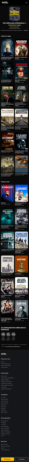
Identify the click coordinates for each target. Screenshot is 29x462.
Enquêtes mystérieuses (7, 151)
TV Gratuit (3, 424)
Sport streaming (5, 430)
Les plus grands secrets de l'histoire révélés (7, 58)
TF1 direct (3, 397)
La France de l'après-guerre (6, 296)
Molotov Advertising (6, 365)
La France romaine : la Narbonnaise (20, 203)
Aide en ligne (4, 376)
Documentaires (12, 28)
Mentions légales (5, 379)
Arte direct (3, 406)
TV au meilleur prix (5, 449)
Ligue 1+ (3, 448)
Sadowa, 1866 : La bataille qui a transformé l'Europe (7, 104)
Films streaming (4, 426)
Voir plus (26, 30)
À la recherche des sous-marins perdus (7, 226)
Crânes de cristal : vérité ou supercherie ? (21, 151)
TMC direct (3, 410)
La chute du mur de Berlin (7, 249)
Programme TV (4, 421)
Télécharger (4, 387)
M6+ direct (3, 405)
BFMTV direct (4, 412)
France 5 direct (4, 403)
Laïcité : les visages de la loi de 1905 (21, 319)
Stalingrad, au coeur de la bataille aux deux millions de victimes (7, 128)
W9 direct (3, 408)
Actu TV (3, 435)
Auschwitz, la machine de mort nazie (21, 127)
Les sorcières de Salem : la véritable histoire (7, 174)
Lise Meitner (18, 273)
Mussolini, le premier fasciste (20, 80)
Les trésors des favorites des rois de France (20, 104)
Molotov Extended (5, 446)
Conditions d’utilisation (6, 383)
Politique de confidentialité (7, 378)
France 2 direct (4, 399)
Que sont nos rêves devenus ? (20, 296)
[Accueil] (5, 2)
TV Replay (3, 422)
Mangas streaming (5, 433)
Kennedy (3, 203)
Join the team (4, 367)
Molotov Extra (4, 444)
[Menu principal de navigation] (26, 3)
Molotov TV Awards (5, 432)
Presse (2, 361)
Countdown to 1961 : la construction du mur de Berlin (21, 227)
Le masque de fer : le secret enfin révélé (6, 80)
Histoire (18, 28)
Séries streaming (5, 428)
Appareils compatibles (6, 389)
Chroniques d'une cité (6, 273)
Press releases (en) (5, 363)
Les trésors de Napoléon (21, 173)
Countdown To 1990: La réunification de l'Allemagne (21, 251)
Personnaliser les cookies (7, 385)
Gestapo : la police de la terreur (21, 58)
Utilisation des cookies (6, 381)
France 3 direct (4, 401)
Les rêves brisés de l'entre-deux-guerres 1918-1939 (6, 319)
